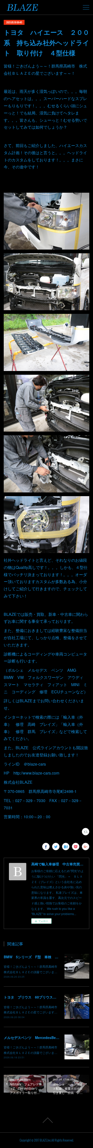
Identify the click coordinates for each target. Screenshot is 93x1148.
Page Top (46, 1120)
